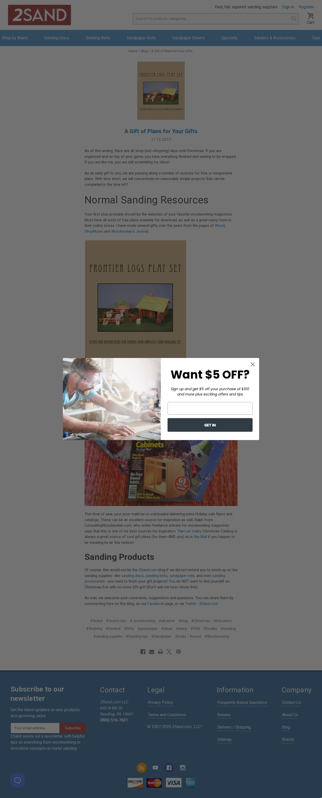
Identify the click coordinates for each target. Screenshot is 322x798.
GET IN (210, 425)
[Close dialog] (252, 364)
